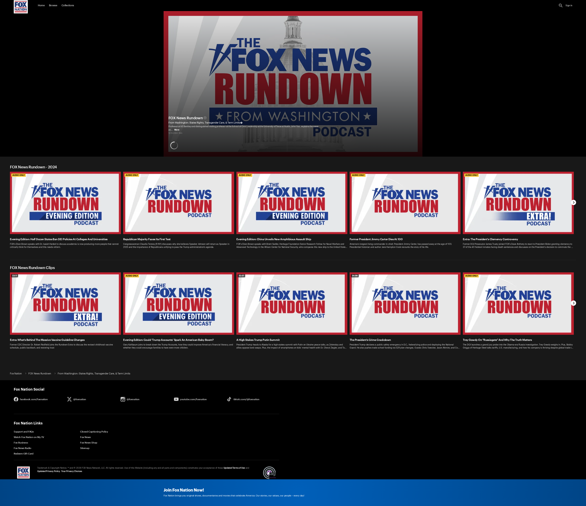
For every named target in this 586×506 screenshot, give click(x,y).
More (176, 130)
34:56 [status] (355, 275)
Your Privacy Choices (71, 471)
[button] (560, 5)
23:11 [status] (14, 275)
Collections (67, 5)
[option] (66, 212)
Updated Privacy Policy (48, 471)
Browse (53, 5)
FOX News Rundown (185, 118)
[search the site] (560, 5)
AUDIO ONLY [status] (18, 175)
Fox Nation (16, 373)
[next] (573, 202)
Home (41, 5)
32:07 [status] (241, 275)
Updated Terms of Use (234, 468)
